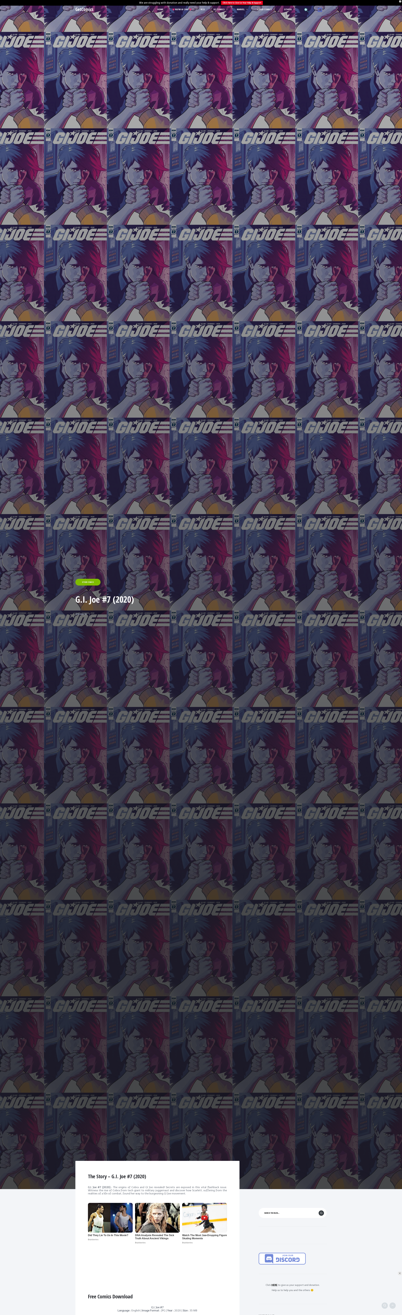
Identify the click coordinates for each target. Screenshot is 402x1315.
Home (160, 9)
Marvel (241, 9)
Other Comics (264, 9)
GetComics (84, 9)
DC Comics (219, 9)
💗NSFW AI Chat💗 (182, 9)
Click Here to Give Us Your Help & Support (242, 3)
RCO (203, 9)
